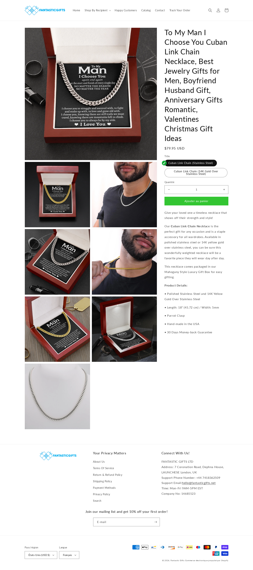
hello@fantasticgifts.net (199, 482)
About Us (99, 461)
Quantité (169, 182)
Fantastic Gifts (177, 560)
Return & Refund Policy (107, 474)
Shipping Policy (102, 481)
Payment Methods (104, 487)
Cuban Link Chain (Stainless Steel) (190, 163)
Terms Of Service (103, 468)
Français (67, 555)
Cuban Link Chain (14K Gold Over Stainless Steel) (196, 172)
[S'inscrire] (156, 522)
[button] (97, 10)
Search (97, 500)
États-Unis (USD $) (39, 555)
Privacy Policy (101, 494)
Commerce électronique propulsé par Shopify (206, 560)
